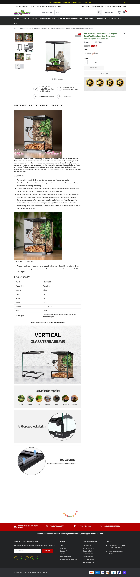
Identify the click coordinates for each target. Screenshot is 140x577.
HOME (16, 19)
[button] (47, 486)
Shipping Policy (88, 551)
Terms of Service (88, 554)
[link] (120, 33)
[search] (99, 12)
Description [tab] (20, 105)
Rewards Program (97, 6)
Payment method (88, 557)
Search (62, 554)
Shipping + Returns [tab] (38, 105)
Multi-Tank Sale (115, 19)
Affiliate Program (88, 562)
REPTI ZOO (98, 42)
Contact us (63, 551)
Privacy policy (87, 545)
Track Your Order (88, 559)
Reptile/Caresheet (47, 19)
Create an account (119, 6)
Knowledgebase (65, 557)
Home (15, 28)
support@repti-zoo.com (26, 6)
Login (109, 6)
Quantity (86, 58)
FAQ (83, 6)
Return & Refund (88, 548)
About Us (63, 548)
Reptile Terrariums (29, 19)
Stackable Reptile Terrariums (70, 19)
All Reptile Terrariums (25, 28)
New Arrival (89, 19)
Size (86, 50)
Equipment (101, 19)
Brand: (86, 42)
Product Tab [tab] (57, 105)
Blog (87, 6)
